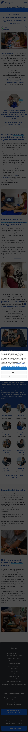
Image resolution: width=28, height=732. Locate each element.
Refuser (14, 373)
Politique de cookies (7, 379)
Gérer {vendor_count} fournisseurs (18, 366)
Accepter (14, 369)
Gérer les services (6, 366)
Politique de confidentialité (18, 379)
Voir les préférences (14, 377)
